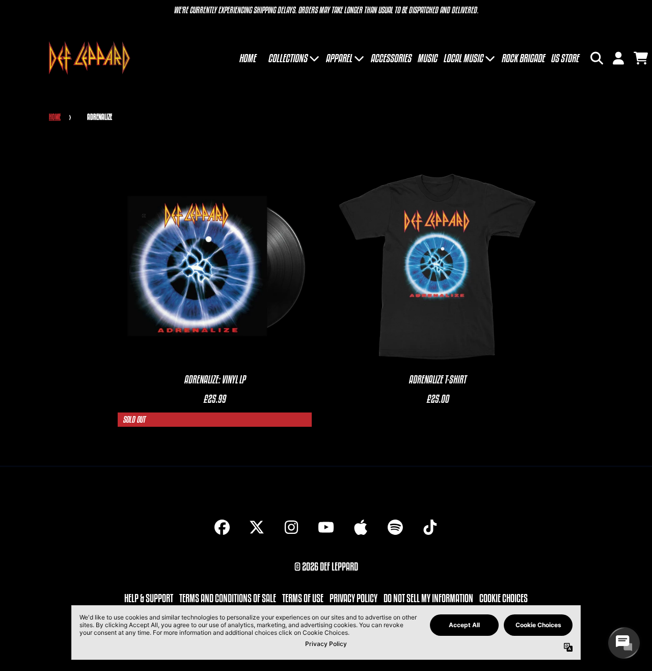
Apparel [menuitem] (338, 58)
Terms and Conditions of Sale (227, 598)
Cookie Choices (503, 598)
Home (55, 117)
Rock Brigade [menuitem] (523, 58)
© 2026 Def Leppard (326, 566)
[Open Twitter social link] (257, 527)
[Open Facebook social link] (222, 527)
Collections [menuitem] (287, 58)
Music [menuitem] (427, 58)
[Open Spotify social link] (395, 527)
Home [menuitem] (247, 58)
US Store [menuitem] (565, 58)
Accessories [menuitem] (390, 58)
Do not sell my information (428, 598)
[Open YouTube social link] (326, 527)
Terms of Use (302, 598)
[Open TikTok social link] (430, 527)
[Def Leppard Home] (89, 58)
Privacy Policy (353, 598)
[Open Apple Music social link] (360, 527)
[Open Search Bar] (596, 58)
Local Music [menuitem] (463, 58)
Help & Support (148, 598)
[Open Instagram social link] (291, 527)
